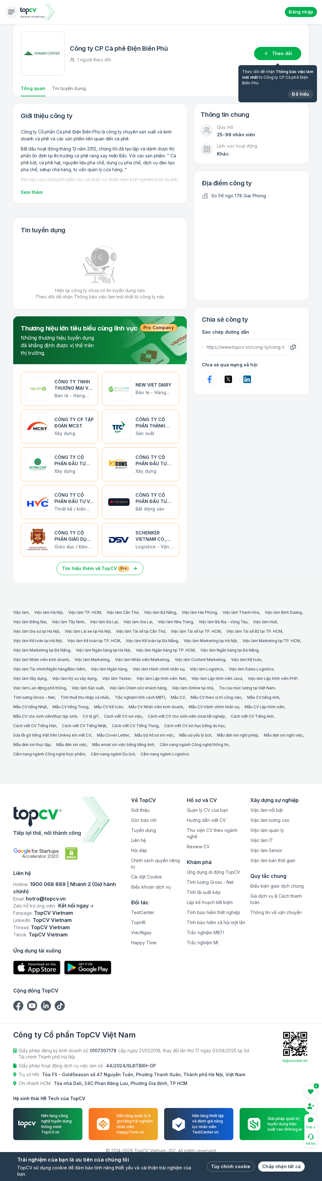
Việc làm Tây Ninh (68, 621)
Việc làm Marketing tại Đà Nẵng (41, 650)
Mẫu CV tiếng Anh (263, 697)
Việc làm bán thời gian (272, 860)
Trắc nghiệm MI (202, 942)
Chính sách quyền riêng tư (155, 863)
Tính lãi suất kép (204, 892)
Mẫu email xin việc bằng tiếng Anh (123, 744)
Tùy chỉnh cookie (230, 1166)
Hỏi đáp (139, 850)
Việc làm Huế (265, 621)
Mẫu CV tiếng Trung (70, 706)
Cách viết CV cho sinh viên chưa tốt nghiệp (186, 716)
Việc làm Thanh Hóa (241, 612)
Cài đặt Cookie (146, 876)
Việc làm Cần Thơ (122, 612)
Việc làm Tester (116, 678)
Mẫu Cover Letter (113, 735)
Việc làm (21, 612)
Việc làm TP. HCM (84, 612)
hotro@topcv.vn (46, 899)
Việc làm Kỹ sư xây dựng (74, 678)
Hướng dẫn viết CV (206, 820)
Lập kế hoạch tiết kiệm (210, 902)
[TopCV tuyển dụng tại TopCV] (69, 819)
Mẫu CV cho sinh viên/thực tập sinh (45, 716)
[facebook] (18, 1006)
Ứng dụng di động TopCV (213, 872)
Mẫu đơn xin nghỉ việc (283, 735)
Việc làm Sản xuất (88, 688)
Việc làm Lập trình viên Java (217, 678)
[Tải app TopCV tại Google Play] (87, 968)
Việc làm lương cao (270, 820)
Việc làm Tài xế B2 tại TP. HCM (254, 631)
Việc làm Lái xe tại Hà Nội (87, 631)
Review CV (198, 846)
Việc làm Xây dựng (30, 678)
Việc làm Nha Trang (175, 621)
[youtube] (32, 1006)
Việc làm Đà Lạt (104, 621)
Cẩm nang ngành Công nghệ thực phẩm (49, 754)
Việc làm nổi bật (266, 810)
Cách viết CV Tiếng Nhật (84, 725)
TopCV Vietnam (53, 913)
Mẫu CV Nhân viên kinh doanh (156, 706)
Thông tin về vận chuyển (276, 912)
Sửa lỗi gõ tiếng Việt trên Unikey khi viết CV (52, 735)
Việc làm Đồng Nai (29, 621)
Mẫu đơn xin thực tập (32, 744)
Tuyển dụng (143, 830)
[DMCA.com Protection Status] (71, 853)
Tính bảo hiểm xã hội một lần (216, 922)
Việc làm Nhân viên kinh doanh (41, 659)
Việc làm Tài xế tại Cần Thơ (140, 631)
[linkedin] (46, 1006)
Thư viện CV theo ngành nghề (212, 833)
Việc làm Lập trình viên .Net (161, 678)
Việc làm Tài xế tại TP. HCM (196, 631)
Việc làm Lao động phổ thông (39, 688)
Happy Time (144, 942)
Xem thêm (32, 192)
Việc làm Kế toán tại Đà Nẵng (152, 640)
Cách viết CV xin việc (123, 716)
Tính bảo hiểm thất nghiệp (213, 912)
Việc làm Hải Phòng (199, 612)
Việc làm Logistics (206, 669)
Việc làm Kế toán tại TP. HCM (93, 640)
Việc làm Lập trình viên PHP (272, 678)
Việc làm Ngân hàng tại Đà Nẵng (229, 650)
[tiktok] (60, 1006)
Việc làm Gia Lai (138, 621)
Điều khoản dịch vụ (151, 887)
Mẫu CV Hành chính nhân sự (214, 706)
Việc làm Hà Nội (48, 612)
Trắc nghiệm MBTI (205, 932)
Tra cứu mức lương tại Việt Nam (247, 688)
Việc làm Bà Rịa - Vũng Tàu (223, 621)
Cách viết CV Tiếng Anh (252, 716)
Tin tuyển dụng (69, 88)
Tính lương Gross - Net (34, 697)
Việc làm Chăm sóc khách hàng (137, 688)
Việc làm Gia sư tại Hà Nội (36, 631)
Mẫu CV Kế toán (108, 706)
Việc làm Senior (266, 850)
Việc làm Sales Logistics (251, 669)
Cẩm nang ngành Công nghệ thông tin (194, 744)
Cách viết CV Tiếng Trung (135, 725)
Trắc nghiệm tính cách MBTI (140, 697)
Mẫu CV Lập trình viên (264, 706)
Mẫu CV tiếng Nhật (30, 706)
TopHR (138, 922)
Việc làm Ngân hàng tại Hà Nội (103, 650)
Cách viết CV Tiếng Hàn (34, 725)
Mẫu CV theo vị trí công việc (216, 697)
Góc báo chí (143, 820)
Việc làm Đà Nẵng (160, 612)
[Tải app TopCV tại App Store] (36, 968)
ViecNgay (141, 932)
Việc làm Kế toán (246, 659)
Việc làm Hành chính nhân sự (158, 669)
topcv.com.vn (295, 1060)
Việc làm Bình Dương (283, 612)
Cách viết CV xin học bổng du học (194, 725)
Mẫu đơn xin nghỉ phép (237, 735)
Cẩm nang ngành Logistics (165, 754)
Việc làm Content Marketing (200, 659)
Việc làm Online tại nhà (192, 688)
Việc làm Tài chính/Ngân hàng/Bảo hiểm (49, 669)
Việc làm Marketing (92, 659)
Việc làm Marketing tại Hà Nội (210, 640)
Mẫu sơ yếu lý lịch (195, 735)
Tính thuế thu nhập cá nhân (84, 697)
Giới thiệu (140, 810)
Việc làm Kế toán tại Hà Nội (37, 640)
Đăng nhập (301, 11)
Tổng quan (33, 88)
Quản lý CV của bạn (207, 810)
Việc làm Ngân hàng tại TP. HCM (165, 650)
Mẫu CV (178, 697)
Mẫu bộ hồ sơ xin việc (154, 735)
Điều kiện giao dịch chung (277, 886)
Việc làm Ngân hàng (109, 669)
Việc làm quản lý (267, 830)
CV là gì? (90, 716)
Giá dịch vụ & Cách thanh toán (276, 899)
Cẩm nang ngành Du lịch (113, 754)
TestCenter (142, 912)
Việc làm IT (261, 840)
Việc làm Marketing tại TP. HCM (271, 640)
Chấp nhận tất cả (281, 1166)
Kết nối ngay (73, 905)
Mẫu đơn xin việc (71, 744)
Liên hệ (138, 840)
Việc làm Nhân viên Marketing (142, 659)
